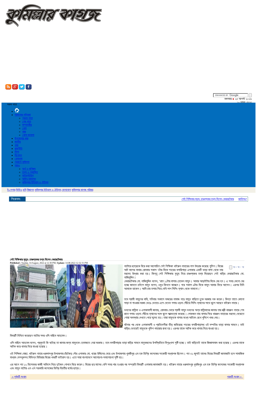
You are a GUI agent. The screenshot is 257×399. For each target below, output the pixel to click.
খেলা (24, 128)
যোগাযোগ (66, 189)
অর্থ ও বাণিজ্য (29, 168)
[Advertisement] (128, 56)
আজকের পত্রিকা (23, 114)
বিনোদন (18, 155)
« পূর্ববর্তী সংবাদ (18, 376)
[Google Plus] (15, 88)
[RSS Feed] (8, 88)
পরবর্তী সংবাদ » (235, 376)
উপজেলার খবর (21, 138)
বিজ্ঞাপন (30, 189)
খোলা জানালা (28, 135)
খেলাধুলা (18, 158)
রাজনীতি (18, 148)
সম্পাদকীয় (27, 124)
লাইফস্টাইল (27, 175)
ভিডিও (19, 189)
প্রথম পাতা (27, 118)
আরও (17, 165)
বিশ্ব (17, 152)
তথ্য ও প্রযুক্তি (30, 172)
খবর (24, 131)
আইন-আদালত (29, 179)
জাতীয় (18, 141)
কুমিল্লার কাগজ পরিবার (82, 189)
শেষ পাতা (26, 121)
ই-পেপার (11, 189)
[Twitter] (22, 88)
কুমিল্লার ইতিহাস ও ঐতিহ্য (35, 182)
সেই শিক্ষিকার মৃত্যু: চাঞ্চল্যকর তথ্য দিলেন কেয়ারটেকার (204, 199)
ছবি (24, 189)
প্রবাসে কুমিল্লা (22, 162)
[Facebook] (29, 88)
